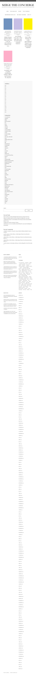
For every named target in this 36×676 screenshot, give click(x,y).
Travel (14, 32)
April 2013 (20, 468)
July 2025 (20, 305)
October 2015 (21, 406)
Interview (6, 156)
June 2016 (20, 390)
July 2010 (20, 536)
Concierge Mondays (8, 129)
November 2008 (21, 577)
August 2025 (20, 303)
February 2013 (21, 472)
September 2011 (21, 507)
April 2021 (20, 344)
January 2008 (21, 598)
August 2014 (20, 435)
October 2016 (21, 381)
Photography (7, 170)
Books (6, 124)
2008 (5, 107)
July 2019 (20, 365)
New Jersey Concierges (21, 14)
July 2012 (20, 487)
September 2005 (21, 656)
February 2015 (21, 423)
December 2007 (21, 600)
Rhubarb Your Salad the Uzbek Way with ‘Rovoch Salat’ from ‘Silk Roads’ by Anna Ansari (16, 218)
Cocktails (6, 128)
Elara (4, 672)
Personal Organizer (9, 64)
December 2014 (21, 427)
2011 (5, 103)
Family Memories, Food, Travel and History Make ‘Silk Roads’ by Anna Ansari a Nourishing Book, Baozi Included (10, 312)
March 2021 (20, 346)
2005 (5, 112)
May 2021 (20, 342)
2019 (5, 93)
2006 (5, 110)
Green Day (6, 150)
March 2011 (20, 520)
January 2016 (21, 400)
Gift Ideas (6, 146)
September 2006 (21, 631)
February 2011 (21, 522)
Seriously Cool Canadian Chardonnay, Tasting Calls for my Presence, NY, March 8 (8, 73)
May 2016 (20, 392)
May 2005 (20, 664)
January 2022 (21, 334)
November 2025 (21, 299)
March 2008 (20, 594)
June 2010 (20, 538)
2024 (5, 88)
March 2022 (20, 332)
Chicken (6, 125)
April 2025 (20, 311)
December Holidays (26, 267)
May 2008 (20, 590)
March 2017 (20, 375)
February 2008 (21, 596)
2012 (5, 102)
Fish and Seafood (7, 143)
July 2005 (20, 660)
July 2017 (20, 371)
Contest (6, 132)
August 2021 (20, 338)
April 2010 (20, 542)
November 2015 (21, 404)
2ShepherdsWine (6, 237)
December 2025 (21, 297)
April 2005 (20, 666)
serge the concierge (6, 234)
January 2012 (21, 499)
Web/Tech (6, 200)
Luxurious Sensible (7, 159)
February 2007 (21, 621)
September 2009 (21, 557)
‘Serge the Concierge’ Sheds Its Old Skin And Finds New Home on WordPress (10, 258)
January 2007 (21, 623)
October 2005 (21, 654)
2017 (5, 95)
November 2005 (21, 652)
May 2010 (20, 540)
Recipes (19, 11)
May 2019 (20, 367)
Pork (28, 280)
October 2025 (21, 301)
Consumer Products (6, 63)
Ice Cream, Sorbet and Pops (9, 155)
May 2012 (20, 491)
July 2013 (20, 462)
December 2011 (21, 501)
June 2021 (20, 340)
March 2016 (20, 396)
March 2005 (20, 668)
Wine (10, 32)
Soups (6, 183)
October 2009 (21, 555)
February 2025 (21, 315)
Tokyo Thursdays (26, 11)
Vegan (6, 197)
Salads (6, 177)
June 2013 (20, 464)
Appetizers (6, 118)
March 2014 (20, 445)
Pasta (5, 167)
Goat (5, 149)
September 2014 (21, 433)
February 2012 (21, 497)
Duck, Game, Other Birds (8, 136)
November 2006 (21, 627)
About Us (29, 14)
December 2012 (21, 476)
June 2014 (20, 439)
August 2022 (20, 324)
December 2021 (21, 336)
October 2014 (21, 431)
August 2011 (20, 509)
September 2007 (21, 606)
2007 (5, 109)
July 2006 (20, 635)
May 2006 (20, 639)
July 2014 (20, 437)
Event (10, 63)
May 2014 (20, 441)
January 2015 (21, 425)
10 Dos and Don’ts (13, 11)
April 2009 (20, 567)
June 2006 (20, 637)
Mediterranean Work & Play (10, 14)
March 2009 (20, 569)
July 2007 (20, 610)
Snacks (6, 181)
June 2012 (20, 489)
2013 (5, 100)
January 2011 (21, 524)
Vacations (6, 195)
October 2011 (21, 505)
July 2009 (20, 561)
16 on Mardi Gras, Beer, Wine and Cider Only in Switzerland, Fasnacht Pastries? (18, 40)
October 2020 (21, 357)
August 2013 (20, 460)
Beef (5, 122)
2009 (5, 106)
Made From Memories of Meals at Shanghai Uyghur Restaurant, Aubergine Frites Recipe (16, 216)
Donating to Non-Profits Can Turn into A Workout (11, 222)
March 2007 (20, 619)
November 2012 (21, 478)
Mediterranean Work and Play (9, 160)
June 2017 (20, 373)
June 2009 (20, 563)
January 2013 (21, 474)
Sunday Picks (7, 187)
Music (5, 164)
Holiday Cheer (7, 153)
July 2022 (20, 326)
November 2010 (21, 528)
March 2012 (20, 495)
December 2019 (21, 363)
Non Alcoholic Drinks (8, 166)
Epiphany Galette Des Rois (8, 139)
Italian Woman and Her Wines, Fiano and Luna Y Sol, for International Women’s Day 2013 (8, 41)
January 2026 (21, 295)
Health (6, 152)
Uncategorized (7, 194)
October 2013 (21, 456)
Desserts (6, 135)
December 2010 (21, 526)
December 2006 (21, 625)
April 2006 (20, 641)
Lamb (5, 157)
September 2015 (21, 408)
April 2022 (20, 330)
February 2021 (21, 348)
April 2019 (20, 369)
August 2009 (21, 559)
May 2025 (20, 309)
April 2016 (20, 394)
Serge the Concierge (7, 34)
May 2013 (20, 466)
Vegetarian (6, 198)
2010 (5, 105)
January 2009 (21, 573)
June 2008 (20, 588)
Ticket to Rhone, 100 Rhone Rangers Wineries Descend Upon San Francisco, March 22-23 (10, 267)
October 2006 (21, 629)
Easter (6, 138)
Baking (6, 119)
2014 (5, 99)
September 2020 (21, 359)
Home (7, 11)
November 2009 (21, 553)
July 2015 (20, 412)
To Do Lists (6, 188)
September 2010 (21, 532)
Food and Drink (7, 145)
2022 (5, 89)
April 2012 (20, 493)
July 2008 (20, 586)
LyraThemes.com (15, 672)
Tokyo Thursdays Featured (9, 191)
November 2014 (21, 429)
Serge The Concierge (18, 5)
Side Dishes (6, 180)
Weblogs (8, 32)
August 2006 (21, 633)
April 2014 (20, 443)
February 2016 (21, 398)
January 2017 (21, 377)
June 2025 (20, 307)
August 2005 (20, 658)
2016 (5, 96)
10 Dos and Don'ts (7, 117)
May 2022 (20, 328)
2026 (5, 85)
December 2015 (21, 402)
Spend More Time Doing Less (9, 184)
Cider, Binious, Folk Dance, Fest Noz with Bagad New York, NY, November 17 (10, 276)
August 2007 (20, 608)
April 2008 (20, 592)
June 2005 (20, 662)
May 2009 (20, 565)
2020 (5, 92)
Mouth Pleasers (7, 163)
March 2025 (20, 313)
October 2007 (21, 604)
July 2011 (20, 511)
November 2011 (21, 503)
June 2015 (20, 414)
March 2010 (20, 544)
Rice (5, 176)
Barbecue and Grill (7, 121)
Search (5, 208)
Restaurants (6, 174)
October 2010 (21, 530)
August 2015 (20, 410)
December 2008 (21, 575)
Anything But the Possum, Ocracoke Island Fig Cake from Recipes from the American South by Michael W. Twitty (10, 305)
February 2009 (21, 571)
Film (5, 142)
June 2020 (20, 361)
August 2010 (20, 534)
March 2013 (20, 470)
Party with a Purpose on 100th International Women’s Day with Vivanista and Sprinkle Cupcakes (28, 42)
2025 (5, 86)
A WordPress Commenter (7, 231)
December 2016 (21, 379)
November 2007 (21, 602)
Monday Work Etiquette (8, 162)
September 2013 (21, 458)
